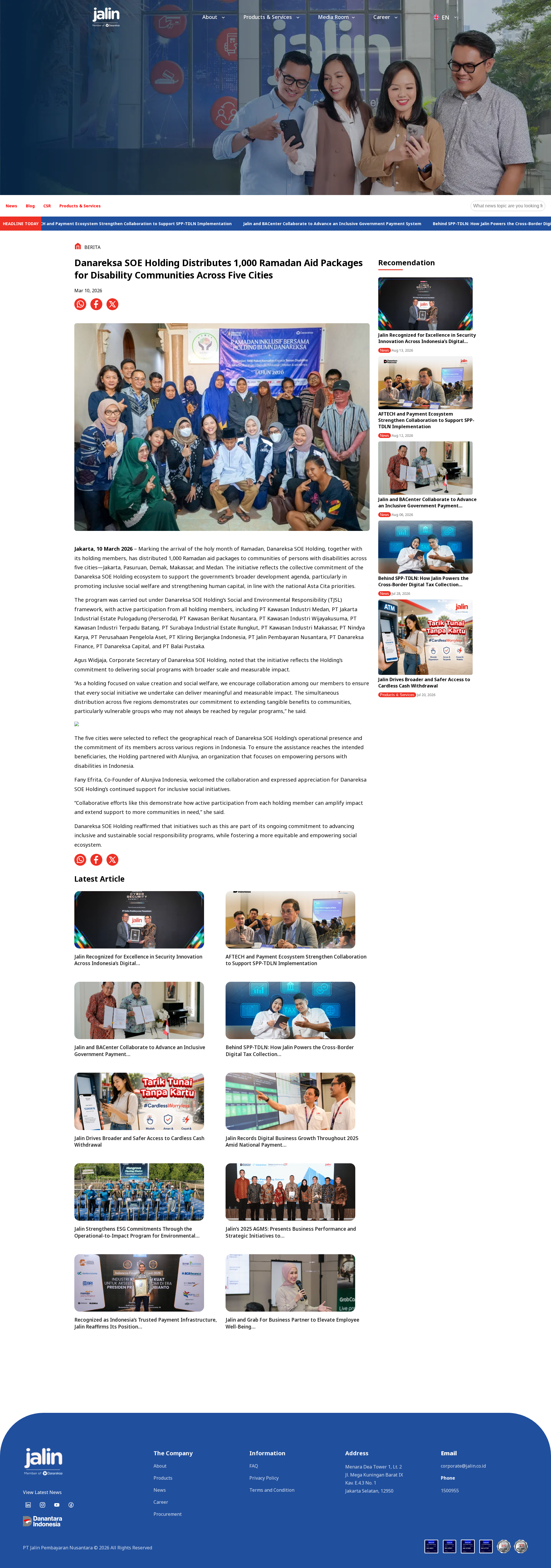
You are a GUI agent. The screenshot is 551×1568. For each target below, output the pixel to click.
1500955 (450, 1490)
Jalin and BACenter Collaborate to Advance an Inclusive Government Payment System (244, 223)
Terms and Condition (271, 1490)
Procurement (168, 1514)
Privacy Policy (264, 1478)
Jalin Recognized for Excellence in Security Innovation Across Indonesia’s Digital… (427, 338)
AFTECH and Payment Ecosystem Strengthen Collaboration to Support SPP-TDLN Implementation (426, 420)
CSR (47, 206)
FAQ (253, 1466)
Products (163, 1478)
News (11, 206)
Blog (30, 206)
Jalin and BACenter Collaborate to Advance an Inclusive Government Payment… (427, 502)
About (210, 16)
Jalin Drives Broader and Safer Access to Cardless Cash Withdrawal (424, 682)
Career (382, 16)
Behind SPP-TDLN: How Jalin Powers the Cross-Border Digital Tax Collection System (430, 223)
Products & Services (268, 16)
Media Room (333, 16)
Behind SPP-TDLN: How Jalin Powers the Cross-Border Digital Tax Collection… (423, 581)
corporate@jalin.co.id (463, 1466)
